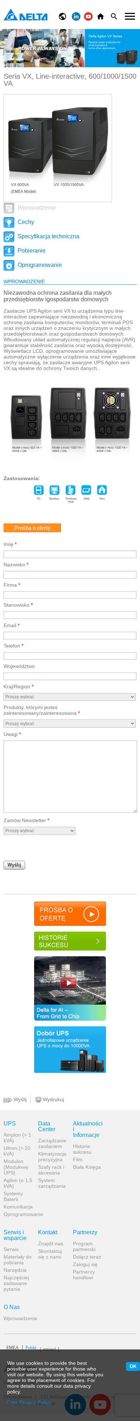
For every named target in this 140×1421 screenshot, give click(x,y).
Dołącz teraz (87, 1257)
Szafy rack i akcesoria (51, 1170)
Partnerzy (85, 1232)
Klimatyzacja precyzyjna (52, 1156)
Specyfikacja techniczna (47, 236)
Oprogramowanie (39, 265)
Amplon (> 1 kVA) (17, 1137)
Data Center (46, 1126)
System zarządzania (52, 1183)
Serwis (11, 1249)
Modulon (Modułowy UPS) (16, 1167)
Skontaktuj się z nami (50, 1254)
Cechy (25, 222)
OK (133, 1366)
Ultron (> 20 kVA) (17, 1151)
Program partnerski (84, 1246)
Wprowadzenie (36, 208)
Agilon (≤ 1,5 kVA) (18, 1183)
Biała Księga (87, 1167)
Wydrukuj (52, 1099)
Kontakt (47, 1232)
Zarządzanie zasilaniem (52, 1143)
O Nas (12, 1307)
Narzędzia (15, 1270)
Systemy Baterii (13, 1196)
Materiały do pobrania (18, 1259)
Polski (21, 1347)
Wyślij (14, 865)
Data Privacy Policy (29, 1402)
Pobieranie (31, 251)
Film (78, 1159)
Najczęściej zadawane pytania (16, 1283)
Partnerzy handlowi (84, 1274)
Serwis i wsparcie (15, 1235)
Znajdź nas (50, 1243)
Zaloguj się (85, 1264)
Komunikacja (18, 1207)
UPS (10, 1124)
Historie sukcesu (82, 1149)
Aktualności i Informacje (87, 1129)
